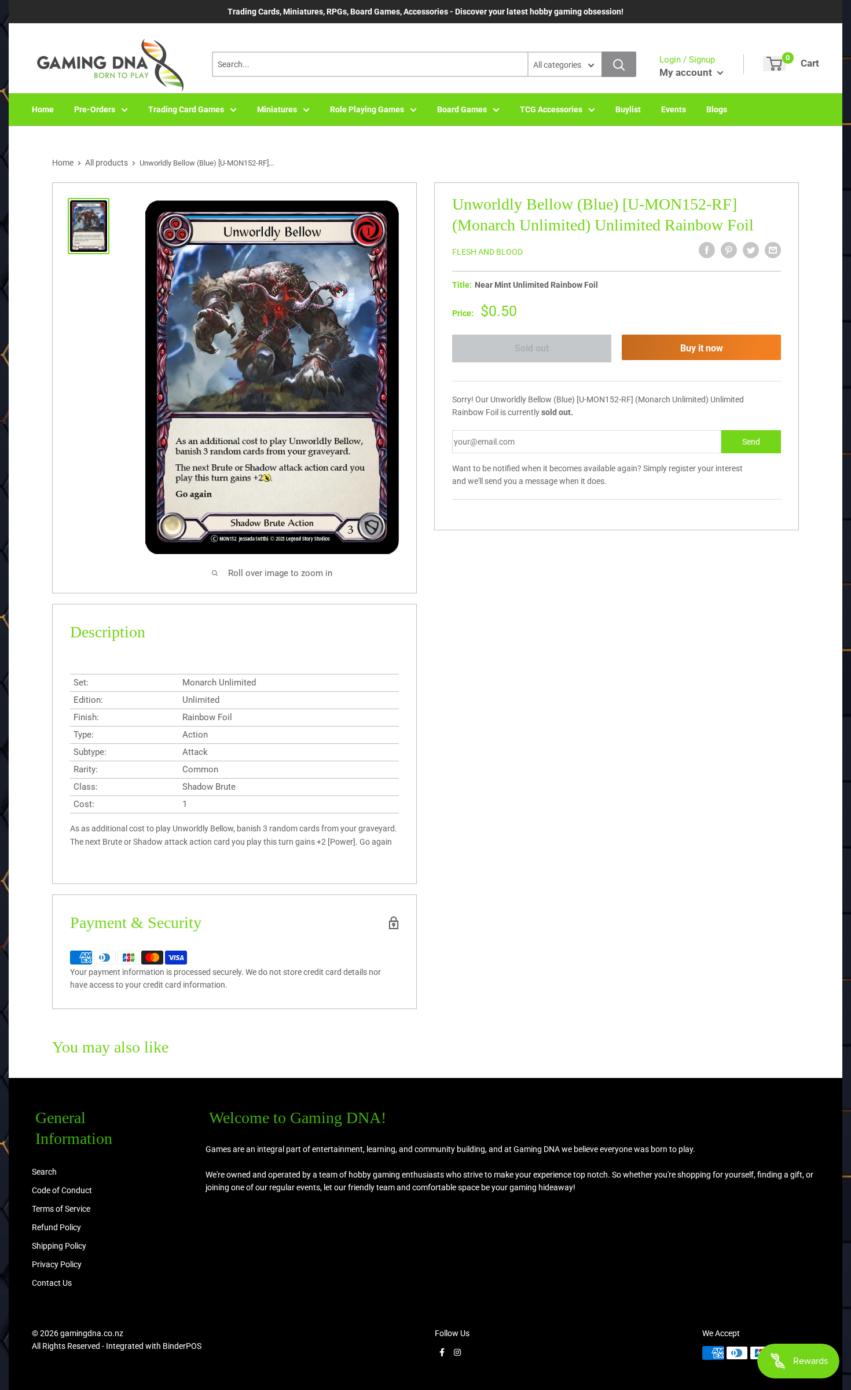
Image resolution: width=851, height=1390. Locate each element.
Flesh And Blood (487, 251)
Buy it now (701, 348)
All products (106, 162)
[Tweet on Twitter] (751, 250)
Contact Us (52, 1283)
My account (686, 72)
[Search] (618, 64)
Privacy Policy (57, 1264)
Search (44, 1171)
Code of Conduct (62, 1190)
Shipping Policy (59, 1245)
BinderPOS (182, 1346)
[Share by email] (773, 250)
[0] (774, 63)
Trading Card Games (186, 109)
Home (43, 109)
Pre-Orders (94, 109)
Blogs (716, 109)
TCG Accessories (551, 109)
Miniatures (277, 109)
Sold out (532, 348)
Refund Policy (56, 1227)
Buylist (628, 109)
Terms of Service (61, 1208)
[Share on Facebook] (707, 250)
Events (673, 109)
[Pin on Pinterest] (729, 250)
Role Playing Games (367, 109)
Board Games (462, 109)
